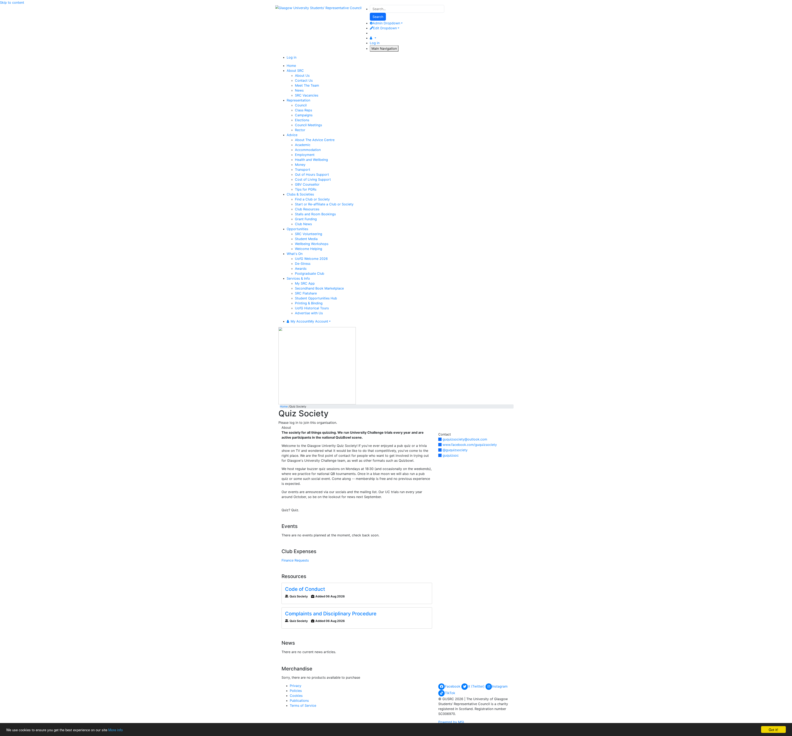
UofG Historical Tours (312, 308)
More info (115, 729)
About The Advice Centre (315, 140)
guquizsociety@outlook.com (465, 439)
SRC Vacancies (306, 95)
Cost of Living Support (313, 179)
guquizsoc (451, 455)
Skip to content (12, 2)
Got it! (773, 729)
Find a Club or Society (312, 199)
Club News (303, 224)
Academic (302, 145)
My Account (309, 321)
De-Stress (302, 263)
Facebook (453, 686)
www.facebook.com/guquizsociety (470, 445)
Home (284, 406)
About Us (302, 75)
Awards (300, 268)
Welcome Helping (308, 249)
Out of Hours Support (312, 174)
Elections (302, 120)
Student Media (306, 239)
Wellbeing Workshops (311, 244)
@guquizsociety (455, 450)
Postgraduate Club (309, 273)
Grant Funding (306, 219)
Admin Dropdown (386, 23)
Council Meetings (308, 125)
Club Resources (307, 209)
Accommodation (308, 150)
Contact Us (304, 80)
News (299, 90)
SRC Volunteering (308, 234)
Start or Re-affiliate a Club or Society (324, 204)
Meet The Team (307, 85)
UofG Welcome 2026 (311, 259)
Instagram (500, 686)
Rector (300, 130)
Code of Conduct (305, 589)
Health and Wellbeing (311, 160)
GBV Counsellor (307, 184)
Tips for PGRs (305, 189)
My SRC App (305, 283)
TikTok (450, 693)
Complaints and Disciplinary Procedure (330, 614)
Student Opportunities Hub (316, 298)
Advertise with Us (309, 313)
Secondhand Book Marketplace (319, 288)
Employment (305, 155)
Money (300, 165)
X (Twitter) (477, 686)
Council (301, 105)
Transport (302, 169)
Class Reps (303, 110)
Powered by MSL (451, 722)
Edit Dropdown (385, 28)
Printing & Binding (309, 303)
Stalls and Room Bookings (315, 214)
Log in (375, 43)
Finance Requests (295, 560)
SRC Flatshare (306, 293)
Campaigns (303, 115)
